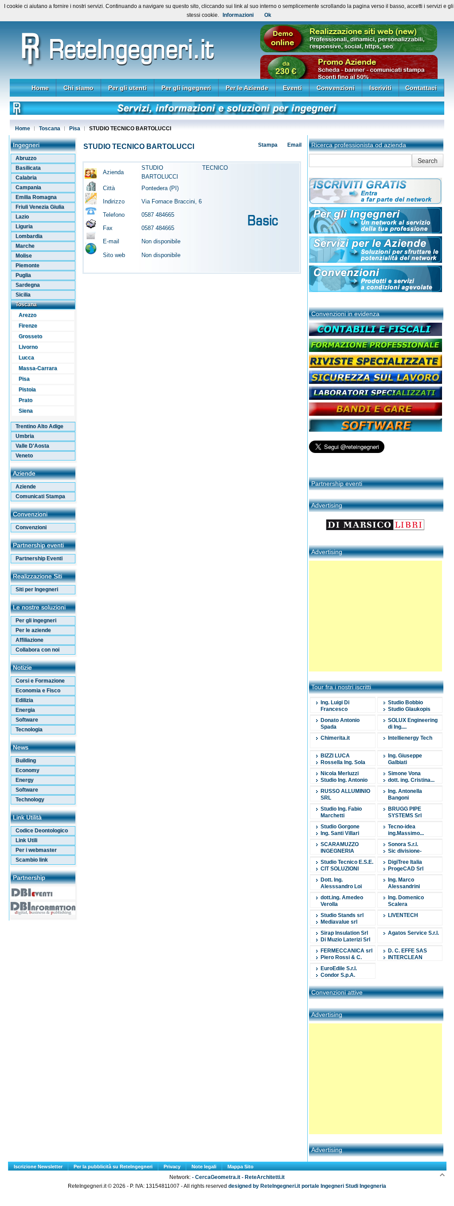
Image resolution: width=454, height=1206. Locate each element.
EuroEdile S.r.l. (339, 968)
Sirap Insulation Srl (344, 933)
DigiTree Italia (405, 862)
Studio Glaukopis (409, 709)
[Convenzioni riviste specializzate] (375, 366)
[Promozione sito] (349, 50)
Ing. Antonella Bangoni (405, 794)
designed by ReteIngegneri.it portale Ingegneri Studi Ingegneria (306, 1186)
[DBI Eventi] (43, 897)
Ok (267, 15)
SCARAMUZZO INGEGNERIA (340, 847)
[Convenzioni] (375, 290)
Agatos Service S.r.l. (413, 933)
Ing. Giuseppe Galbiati (405, 759)
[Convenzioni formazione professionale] (375, 350)
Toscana (49, 128)
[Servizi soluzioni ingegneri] (227, 113)
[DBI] (43, 913)
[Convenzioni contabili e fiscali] (375, 334)
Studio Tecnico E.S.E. (347, 862)
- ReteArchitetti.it (263, 1177)
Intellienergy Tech (410, 738)
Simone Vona (404, 773)
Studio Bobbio (405, 702)
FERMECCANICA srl (346, 951)
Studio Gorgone (340, 827)
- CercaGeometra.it (217, 1177)
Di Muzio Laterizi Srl (345, 940)
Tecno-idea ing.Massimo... (406, 830)
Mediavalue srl (339, 922)
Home (22, 128)
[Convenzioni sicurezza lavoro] (375, 382)
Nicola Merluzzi (340, 773)
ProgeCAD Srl (405, 869)
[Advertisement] (375, 616)
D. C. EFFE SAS (407, 951)
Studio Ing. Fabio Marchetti (341, 812)
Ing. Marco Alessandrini (404, 883)
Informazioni (238, 15)
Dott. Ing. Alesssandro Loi (341, 883)
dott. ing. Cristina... (411, 780)
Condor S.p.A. (338, 975)
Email (293, 145)
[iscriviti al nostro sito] (375, 202)
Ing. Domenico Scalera (406, 900)
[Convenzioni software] (375, 430)
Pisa (74, 128)
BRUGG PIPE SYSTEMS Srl (405, 812)
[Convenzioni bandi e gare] (375, 414)
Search (428, 160)
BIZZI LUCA (335, 756)
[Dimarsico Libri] (375, 534)
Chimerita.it (335, 738)
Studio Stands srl (342, 915)
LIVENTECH (403, 915)
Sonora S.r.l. (403, 844)
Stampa (267, 145)
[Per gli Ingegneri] (375, 232)
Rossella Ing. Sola (343, 762)
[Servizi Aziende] (375, 261)
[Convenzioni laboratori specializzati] (375, 398)
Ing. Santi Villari (340, 833)
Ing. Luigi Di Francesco (335, 705)
